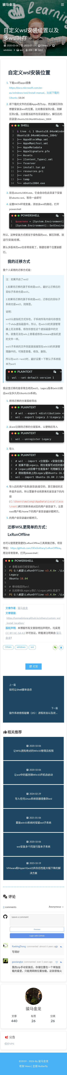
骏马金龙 (23, 608)
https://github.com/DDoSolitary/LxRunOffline (35, 548)
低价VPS (9, 1044)
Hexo (28, 1066)
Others (44, 45)
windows (7, 50)
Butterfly (43, 1066)
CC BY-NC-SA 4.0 (15, 633)
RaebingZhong (19, 947)
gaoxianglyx (17, 962)
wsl (21, 50)
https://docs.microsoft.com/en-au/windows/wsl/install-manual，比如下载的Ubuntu (34, 93)
